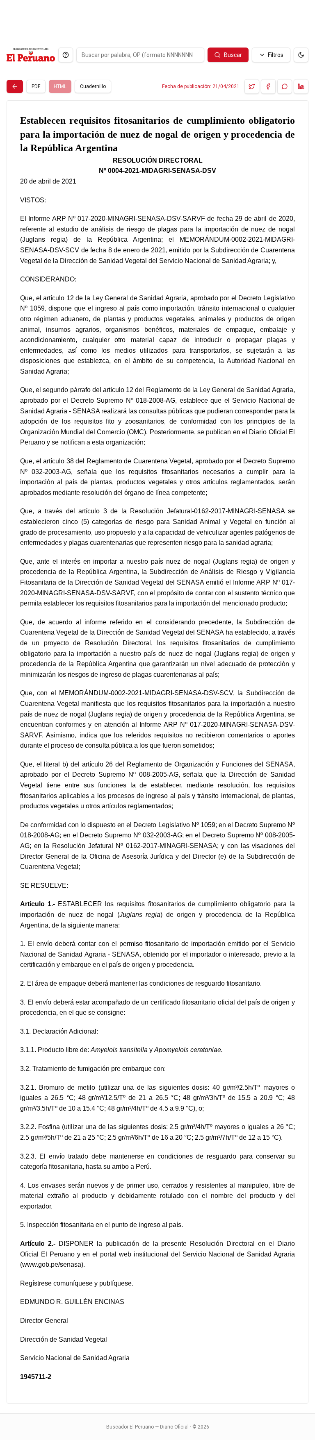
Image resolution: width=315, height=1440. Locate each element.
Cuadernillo (93, 86)
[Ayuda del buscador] (65, 55)
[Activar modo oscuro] (301, 55)
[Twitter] (251, 86)
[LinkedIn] (301, 86)
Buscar (233, 55)
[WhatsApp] (284, 86)
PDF (36, 86)
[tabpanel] (157, 752)
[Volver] (15, 86)
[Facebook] (268, 86)
